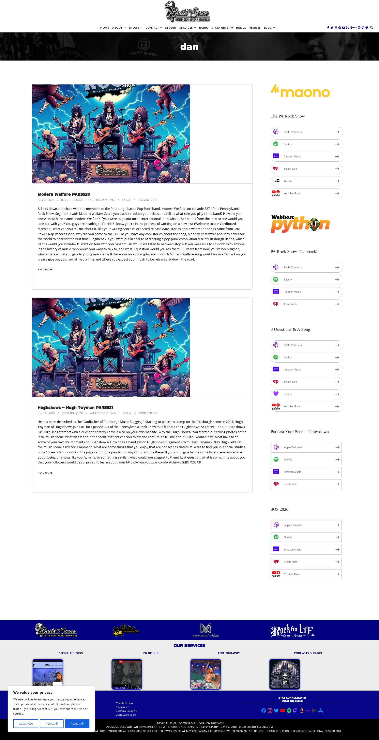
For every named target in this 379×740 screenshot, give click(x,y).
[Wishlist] (367, 27)
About (117, 27)
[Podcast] (351, 27)
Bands (241, 27)
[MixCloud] (355, 27)
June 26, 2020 (46, 413)
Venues (255, 27)
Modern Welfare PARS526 (64, 194)
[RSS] (347, 27)
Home (104, 27)
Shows (134, 27)
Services (186, 27)
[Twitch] (363, 27)
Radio (203, 27)
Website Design (124, 703)
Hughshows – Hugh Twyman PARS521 (75, 407)
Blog (268, 27)
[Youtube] (344, 27)
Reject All (52, 723)
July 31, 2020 (46, 200)
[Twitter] (332, 27)
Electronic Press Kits (126, 711)
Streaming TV (222, 27)
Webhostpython (106, 731)
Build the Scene (72, 200)
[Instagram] (336, 27)
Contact (152, 27)
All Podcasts (99, 200)
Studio (170, 27)
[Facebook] (328, 27)
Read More (45, 269)
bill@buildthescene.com (256, 727)
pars (112, 200)
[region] (51, 709)
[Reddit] (359, 27)
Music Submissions (125, 714)
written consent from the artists (157, 727)
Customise (26, 723)
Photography (122, 707)
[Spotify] (340, 27)
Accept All (77, 723)
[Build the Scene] (187, 11)
